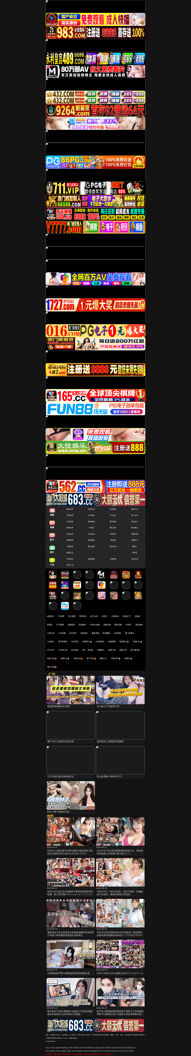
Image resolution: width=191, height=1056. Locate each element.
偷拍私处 (84, 633)
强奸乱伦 (91, 509)
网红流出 (113, 527)
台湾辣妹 (69, 521)
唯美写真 (113, 546)
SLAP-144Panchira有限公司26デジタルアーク (120, 973)
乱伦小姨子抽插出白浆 (58, 811)
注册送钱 (115, 616)
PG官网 (61, 616)
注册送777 (126, 616)
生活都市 (69, 559)
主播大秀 (51, 633)
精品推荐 (69, 509)
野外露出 (134, 527)
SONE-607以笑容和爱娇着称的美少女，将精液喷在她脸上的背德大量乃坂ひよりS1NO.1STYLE (120, 853)
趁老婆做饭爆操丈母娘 (58, 706)
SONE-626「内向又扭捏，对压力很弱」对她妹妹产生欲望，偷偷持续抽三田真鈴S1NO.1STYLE (120, 894)
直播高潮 (107, 624)
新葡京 (50, 624)
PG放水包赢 (95, 624)
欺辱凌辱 (69, 527)
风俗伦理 (134, 559)
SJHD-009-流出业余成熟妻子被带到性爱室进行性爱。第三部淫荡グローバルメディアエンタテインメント (70, 894)
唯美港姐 (113, 521)
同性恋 (134, 552)
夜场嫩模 (106, 633)
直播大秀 (123, 650)
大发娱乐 (51, 641)
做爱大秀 (112, 650)
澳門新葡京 (63, 641)
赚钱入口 (103, 658)
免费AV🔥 (128, 658)
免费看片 (101, 650)
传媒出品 (69, 552)
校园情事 (91, 559)
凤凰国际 (82, 624)
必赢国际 (71, 624)
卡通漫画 (69, 546)
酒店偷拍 (139, 624)
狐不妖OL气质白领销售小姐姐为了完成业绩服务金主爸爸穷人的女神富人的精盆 (70, 1013)
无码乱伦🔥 (137, 641)
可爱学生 (113, 534)
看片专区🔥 (91, 658)
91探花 (91, 527)
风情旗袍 (69, 540)
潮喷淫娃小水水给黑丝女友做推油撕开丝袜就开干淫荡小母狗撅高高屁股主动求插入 (70, 934)
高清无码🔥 (116, 658)
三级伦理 (69, 515)
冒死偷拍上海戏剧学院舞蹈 (110, 741)
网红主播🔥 (52, 667)
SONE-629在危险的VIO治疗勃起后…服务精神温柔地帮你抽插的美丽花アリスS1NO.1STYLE (119, 934)
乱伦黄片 (73, 633)
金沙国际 (75, 650)
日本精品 (91, 515)
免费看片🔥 (87, 641)
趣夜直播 (95, 633)
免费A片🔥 (65, 658)
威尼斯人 (51, 616)
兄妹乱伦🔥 (78, 658)
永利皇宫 (75, 641)
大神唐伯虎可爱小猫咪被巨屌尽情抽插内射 (68, 973)
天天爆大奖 (63, 650)
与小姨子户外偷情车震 (108, 706)
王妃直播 (62, 633)
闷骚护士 (134, 540)
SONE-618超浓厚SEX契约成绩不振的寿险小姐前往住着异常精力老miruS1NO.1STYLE (70, 852)
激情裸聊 (112, 641)
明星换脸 (91, 540)
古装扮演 (69, 534)
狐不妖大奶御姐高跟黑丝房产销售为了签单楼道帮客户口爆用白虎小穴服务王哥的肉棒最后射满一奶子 (120, 1014)
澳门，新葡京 (87, 650)
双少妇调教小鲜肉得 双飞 (109, 776)
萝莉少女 (134, 509)
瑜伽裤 (113, 540)
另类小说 (69, 565)
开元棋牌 (71, 616)
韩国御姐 (91, 521)
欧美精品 (113, 509)
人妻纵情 (113, 559)
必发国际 (117, 633)
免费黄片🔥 (124, 641)
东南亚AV (134, 521)
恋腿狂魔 (134, 534)
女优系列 (91, 534)
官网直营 (83, 616)
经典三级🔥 (52, 658)
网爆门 (134, 546)
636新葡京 (100, 641)
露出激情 (91, 546)
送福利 (137, 616)
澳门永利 (94, 616)
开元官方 (51, 650)
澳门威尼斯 (135, 650)
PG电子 (104, 616)
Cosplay (113, 515)
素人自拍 (134, 515)
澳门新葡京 (129, 633)
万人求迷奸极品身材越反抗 (60, 776)
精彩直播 (118, 624)
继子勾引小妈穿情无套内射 (60, 741)
